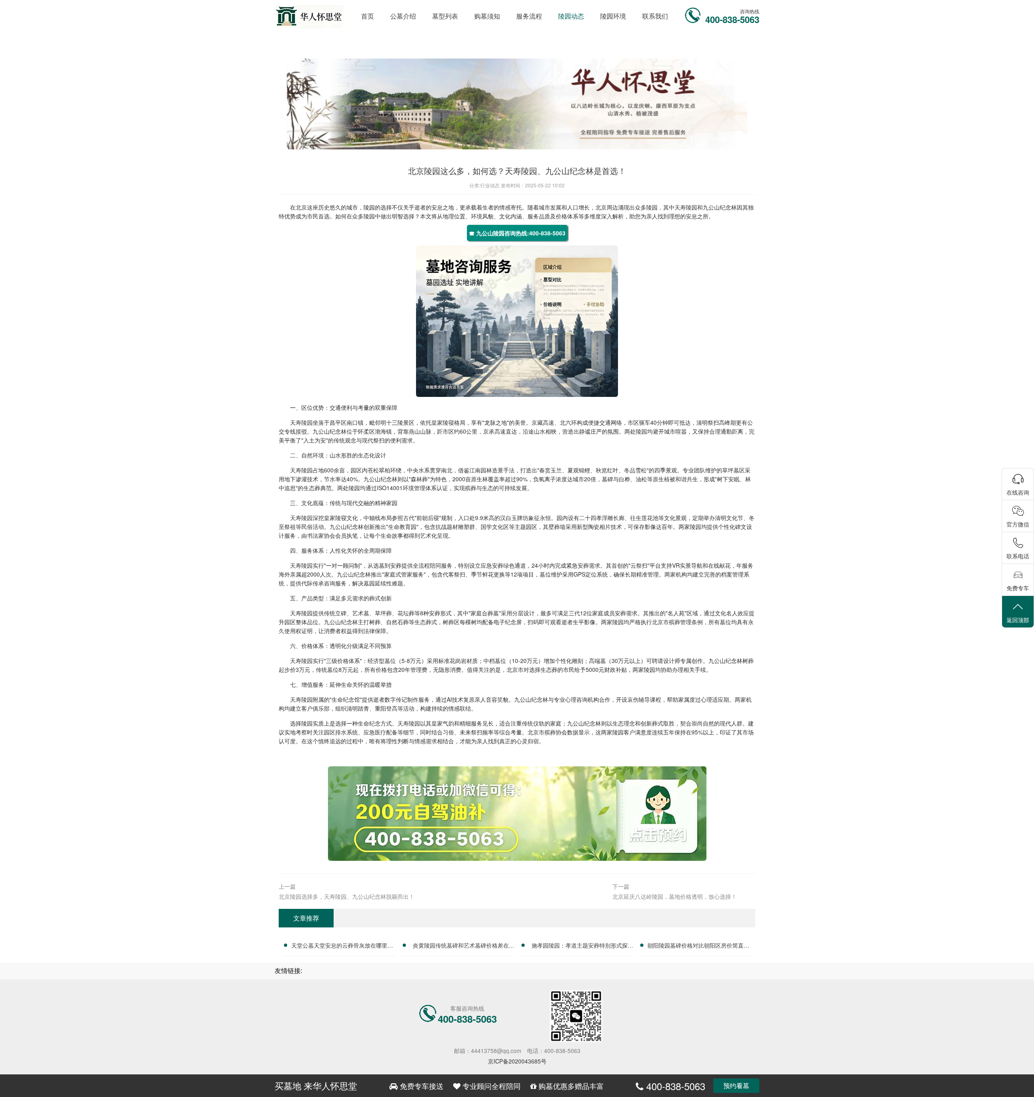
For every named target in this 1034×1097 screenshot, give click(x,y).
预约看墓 (736, 1085)
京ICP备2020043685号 (517, 1061)
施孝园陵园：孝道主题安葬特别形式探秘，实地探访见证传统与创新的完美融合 (579, 946)
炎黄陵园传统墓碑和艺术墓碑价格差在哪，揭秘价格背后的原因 (461, 946)
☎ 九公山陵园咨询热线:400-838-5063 (517, 233)
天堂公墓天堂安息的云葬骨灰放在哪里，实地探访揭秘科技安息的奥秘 (342, 946)
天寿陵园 (686, 207)
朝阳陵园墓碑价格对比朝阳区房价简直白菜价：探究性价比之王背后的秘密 (698, 946)
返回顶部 (1018, 620)
